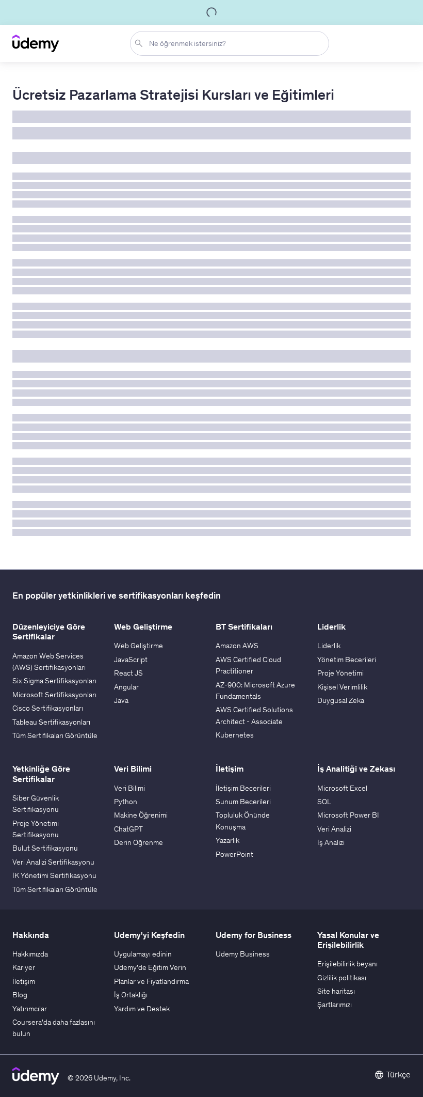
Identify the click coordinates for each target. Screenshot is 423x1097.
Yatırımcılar (29, 1008)
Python (125, 801)
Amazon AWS (237, 645)
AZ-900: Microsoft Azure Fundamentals (255, 690)
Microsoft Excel (342, 788)
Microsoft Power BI (348, 815)
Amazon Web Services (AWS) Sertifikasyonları (49, 661)
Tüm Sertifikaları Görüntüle (54, 735)
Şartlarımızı (334, 1004)
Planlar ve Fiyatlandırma (151, 981)
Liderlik (328, 645)
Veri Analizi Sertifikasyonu (53, 862)
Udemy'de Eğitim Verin (150, 967)
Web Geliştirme (138, 645)
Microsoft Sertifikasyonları (54, 694)
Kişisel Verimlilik (342, 687)
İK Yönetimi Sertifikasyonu (54, 875)
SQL (324, 801)
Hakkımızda (30, 954)
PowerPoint (234, 854)
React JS (128, 673)
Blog (19, 994)
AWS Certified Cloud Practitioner (248, 665)
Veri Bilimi (129, 788)
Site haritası (336, 991)
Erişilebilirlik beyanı (347, 963)
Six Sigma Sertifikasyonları (54, 680)
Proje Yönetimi (340, 673)
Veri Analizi (334, 829)
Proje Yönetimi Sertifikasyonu (35, 829)
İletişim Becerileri (243, 788)
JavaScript (131, 659)
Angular (126, 687)
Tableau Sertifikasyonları (51, 722)
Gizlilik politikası (341, 977)
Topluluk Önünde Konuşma (243, 820)
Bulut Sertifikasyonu (45, 848)
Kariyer (23, 967)
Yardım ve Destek (142, 1008)
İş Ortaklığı (131, 994)
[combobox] (231, 43)
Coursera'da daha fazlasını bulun (53, 1027)
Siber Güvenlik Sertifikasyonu (35, 803)
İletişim (23, 981)
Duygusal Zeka (340, 700)
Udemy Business (243, 954)
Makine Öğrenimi (141, 815)
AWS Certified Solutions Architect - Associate (254, 715)
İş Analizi (331, 842)
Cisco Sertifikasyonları (47, 708)
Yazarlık (227, 840)
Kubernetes (235, 735)
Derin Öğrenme (138, 842)
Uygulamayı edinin (143, 954)
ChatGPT (128, 829)
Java (121, 700)
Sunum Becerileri (243, 801)
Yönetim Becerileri (346, 659)
